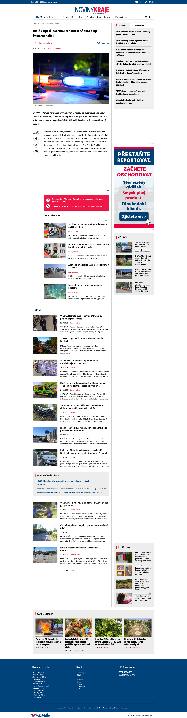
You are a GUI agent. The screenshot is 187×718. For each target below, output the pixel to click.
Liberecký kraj (37, 684)
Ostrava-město (75, 323)
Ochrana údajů (94, 708)
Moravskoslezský (47, 17)
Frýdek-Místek (75, 532)
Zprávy (66, 17)
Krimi (73, 17)
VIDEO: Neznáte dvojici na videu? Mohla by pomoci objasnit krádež (63, 481)
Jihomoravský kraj (39, 677)
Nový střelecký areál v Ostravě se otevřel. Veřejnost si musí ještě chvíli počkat (143, 272)
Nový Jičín (73, 412)
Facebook (136, 2)
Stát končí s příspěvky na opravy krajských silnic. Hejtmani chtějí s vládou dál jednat (143, 287)
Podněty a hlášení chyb (76, 708)
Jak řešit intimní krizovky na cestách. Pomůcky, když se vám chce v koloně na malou (143, 570)
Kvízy (99, 17)
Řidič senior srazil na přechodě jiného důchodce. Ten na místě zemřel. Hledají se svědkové (71, 489)
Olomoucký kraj (38, 688)
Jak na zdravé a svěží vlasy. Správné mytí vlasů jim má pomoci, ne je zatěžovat (143, 597)
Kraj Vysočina (37, 679)
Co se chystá (45, 613)
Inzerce (124, 708)
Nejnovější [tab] (122, 25)
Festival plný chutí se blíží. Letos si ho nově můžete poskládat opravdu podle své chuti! (77, 642)
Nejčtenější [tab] (140, 25)
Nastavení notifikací (110, 708)
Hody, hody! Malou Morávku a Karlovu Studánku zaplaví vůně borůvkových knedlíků (108, 641)
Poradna (90, 17)
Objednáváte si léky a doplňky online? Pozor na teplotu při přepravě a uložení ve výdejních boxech (143, 556)
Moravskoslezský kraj (40, 686)
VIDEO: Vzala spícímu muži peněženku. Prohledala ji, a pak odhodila (131, 92)
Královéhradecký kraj (40, 681)
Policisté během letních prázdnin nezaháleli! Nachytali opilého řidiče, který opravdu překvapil (133, 82)
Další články (70, 570)
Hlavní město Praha (39, 672)
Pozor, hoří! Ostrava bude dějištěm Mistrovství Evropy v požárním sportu (48, 641)
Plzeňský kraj (37, 693)
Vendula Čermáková (43, 43)
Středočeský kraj (38, 695)
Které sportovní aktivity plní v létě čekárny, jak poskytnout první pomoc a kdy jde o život (142, 584)
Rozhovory (108, 17)
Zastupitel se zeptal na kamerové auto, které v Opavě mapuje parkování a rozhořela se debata (142, 246)
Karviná (72, 367)
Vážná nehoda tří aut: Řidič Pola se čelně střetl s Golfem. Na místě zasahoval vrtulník (69, 493)
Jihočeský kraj (37, 675)
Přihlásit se (152, 2)
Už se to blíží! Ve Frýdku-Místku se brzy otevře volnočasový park (135, 641)
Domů (35, 24)
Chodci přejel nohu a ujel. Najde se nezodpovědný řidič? (130, 101)
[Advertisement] (76, 174)
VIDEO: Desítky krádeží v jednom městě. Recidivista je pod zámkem (63, 485)
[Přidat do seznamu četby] (108, 42)
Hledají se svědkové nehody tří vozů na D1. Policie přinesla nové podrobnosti (133, 71)
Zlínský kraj (36, 697)
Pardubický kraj (38, 690)
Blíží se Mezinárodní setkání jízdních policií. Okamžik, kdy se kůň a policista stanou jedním (143, 260)
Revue (81, 17)
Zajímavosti (81, 686)
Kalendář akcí (121, 17)
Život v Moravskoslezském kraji (85, 199)
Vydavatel (61, 708)
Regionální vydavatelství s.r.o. (145, 715)
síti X (66, 206)
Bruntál (72, 435)
